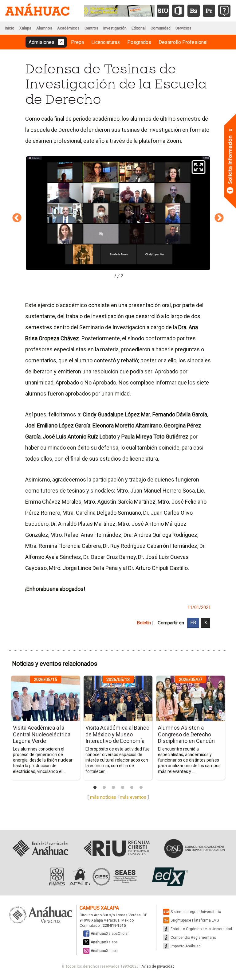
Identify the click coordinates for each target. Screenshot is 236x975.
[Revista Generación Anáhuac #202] (119, 10)
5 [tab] (132, 788)
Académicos (68, 28)
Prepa (77, 42)
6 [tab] (141, 788)
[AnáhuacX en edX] (169, 876)
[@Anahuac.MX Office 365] (178, 11)
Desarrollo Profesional (183, 42)
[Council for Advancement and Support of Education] (194, 848)
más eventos (133, 797)
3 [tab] (113, 788)
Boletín (144, 623)
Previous (17, 218)
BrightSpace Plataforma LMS (195, 920)
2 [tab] (104, 788)
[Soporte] (224, 11)
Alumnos (44, 28)
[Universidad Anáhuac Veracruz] (41, 915)
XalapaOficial (109, 933)
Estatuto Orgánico (201, 929)
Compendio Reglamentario (193, 937)
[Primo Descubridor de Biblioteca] (209, 11)
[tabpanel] (45, 728)
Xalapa (25, 28)
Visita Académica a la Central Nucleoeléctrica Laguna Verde (41, 734)
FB (193, 623)
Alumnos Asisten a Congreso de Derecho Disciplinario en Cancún (186, 734)
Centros (91, 28)
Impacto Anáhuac (186, 946)
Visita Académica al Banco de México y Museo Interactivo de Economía (117, 734)
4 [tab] (123, 788)
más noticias (103, 797)
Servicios (183, 28)
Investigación (115, 28)
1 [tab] (95, 788)
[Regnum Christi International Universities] (116, 848)
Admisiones (41, 42)
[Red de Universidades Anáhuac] (40, 848)
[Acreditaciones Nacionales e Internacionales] (92, 876)
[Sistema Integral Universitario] (163, 11)
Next (219, 218)
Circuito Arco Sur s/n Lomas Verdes (110, 915)
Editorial (139, 28)
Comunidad (161, 28)
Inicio (9, 28)
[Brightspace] (193, 11)
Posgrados (139, 42)
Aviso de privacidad (158, 966)
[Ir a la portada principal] (37, 10)
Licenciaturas (105, 42)
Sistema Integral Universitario (196, 912)
